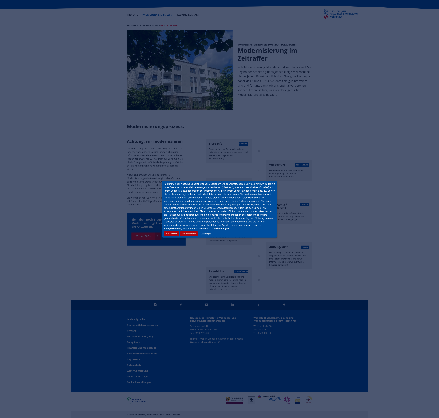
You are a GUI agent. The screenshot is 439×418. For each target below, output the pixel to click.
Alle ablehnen (171, 234)
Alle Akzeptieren (189, 234)
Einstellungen (206, 234)
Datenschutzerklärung (224, 207)
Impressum (199, 225)
